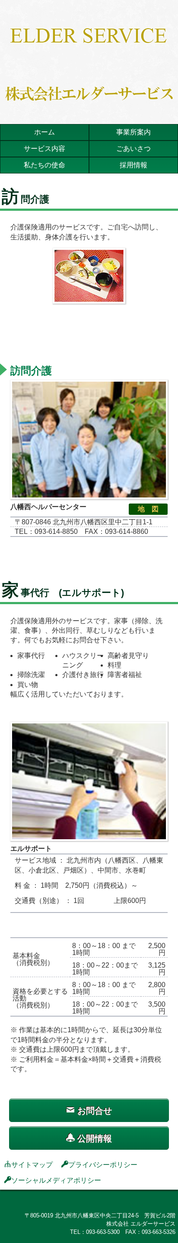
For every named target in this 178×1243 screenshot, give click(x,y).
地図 (151, 509)
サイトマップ (32, 1164)
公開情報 (93, 1138)
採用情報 (133, 165)
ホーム (44, 132)
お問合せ (93, 1110)
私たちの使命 (44, 165)
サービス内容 (44, 148)
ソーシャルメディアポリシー (56, 1179)
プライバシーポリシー (102, 1164)
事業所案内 (133, 132)
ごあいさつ (133, 148)
